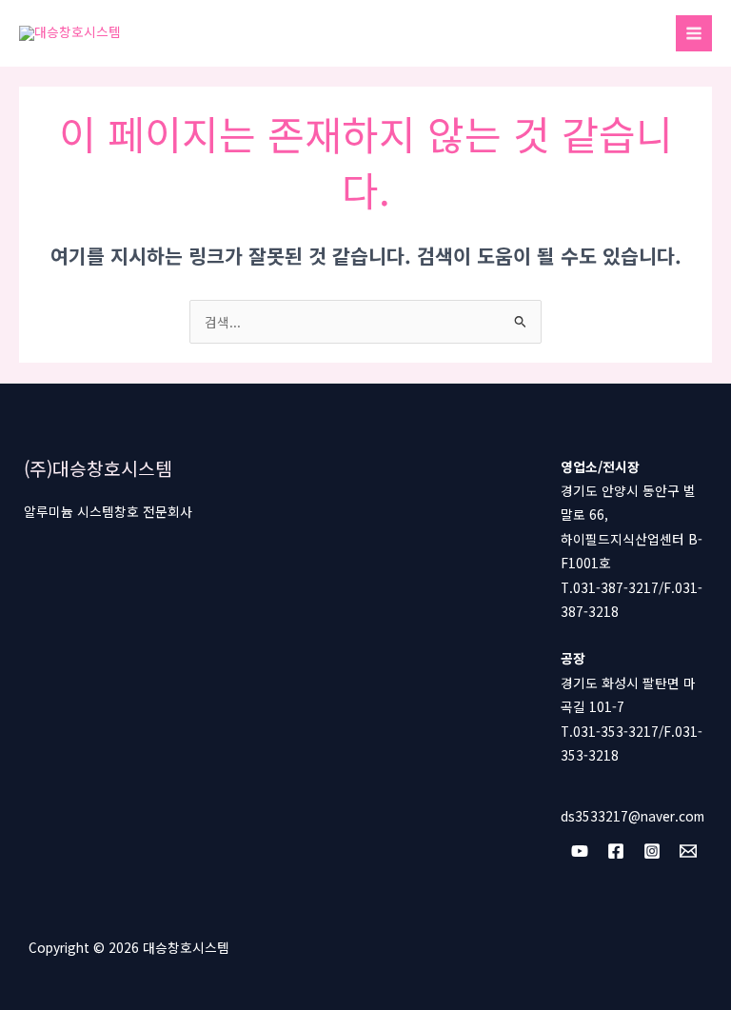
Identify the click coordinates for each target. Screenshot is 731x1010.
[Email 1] (688, 851)
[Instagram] (652, 851)
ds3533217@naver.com (632, 815)
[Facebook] (615, 851)
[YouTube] (579, 851)
